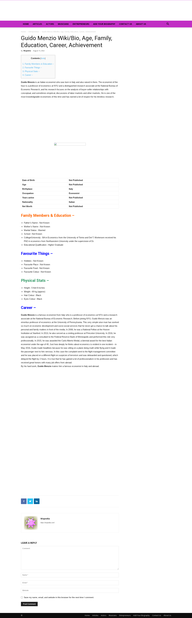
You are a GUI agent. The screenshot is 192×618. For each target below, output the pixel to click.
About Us (141, 24)
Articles (37, 24)
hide (43, 58)
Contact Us (125, 24)
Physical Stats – (31, 71)
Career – (27, 75)
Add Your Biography (104, 24)
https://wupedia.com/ (47, 522)
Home (26, 24)
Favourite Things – (32, 67)
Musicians (63, 24)
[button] (167, 24)
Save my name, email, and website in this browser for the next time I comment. (59, 597)
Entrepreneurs (81, 24)
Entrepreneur (34, 31)
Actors (50, 24)
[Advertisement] (70, 122)
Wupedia (27, 51)
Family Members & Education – (38, 64)
